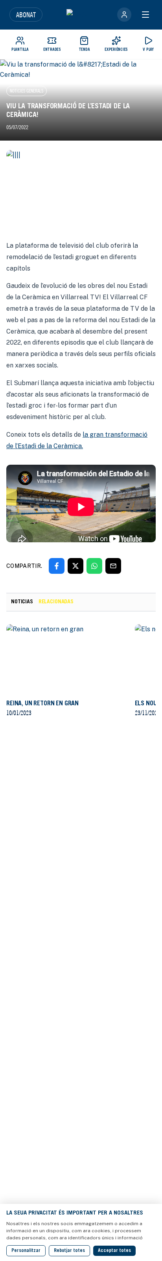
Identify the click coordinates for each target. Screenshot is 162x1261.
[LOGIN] (124, 14)
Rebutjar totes (69, 1250)
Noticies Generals (26, 91)
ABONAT (26, 14)
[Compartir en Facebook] (56, 566)
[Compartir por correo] (113, 566)
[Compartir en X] (75, 566)
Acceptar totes (114, 1250)
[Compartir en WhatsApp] (94, 566)
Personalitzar (25, 1250)
